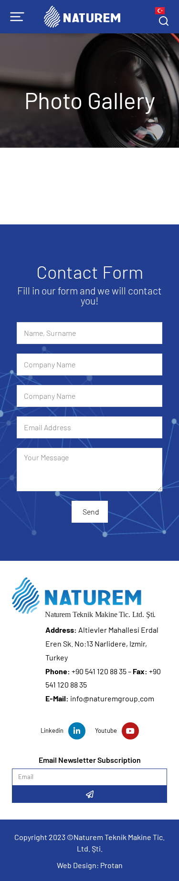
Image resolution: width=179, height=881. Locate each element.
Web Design (76, 865)
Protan (111, 865)
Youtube (106, 730)
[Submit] (89, 794)
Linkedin (52, 730)
